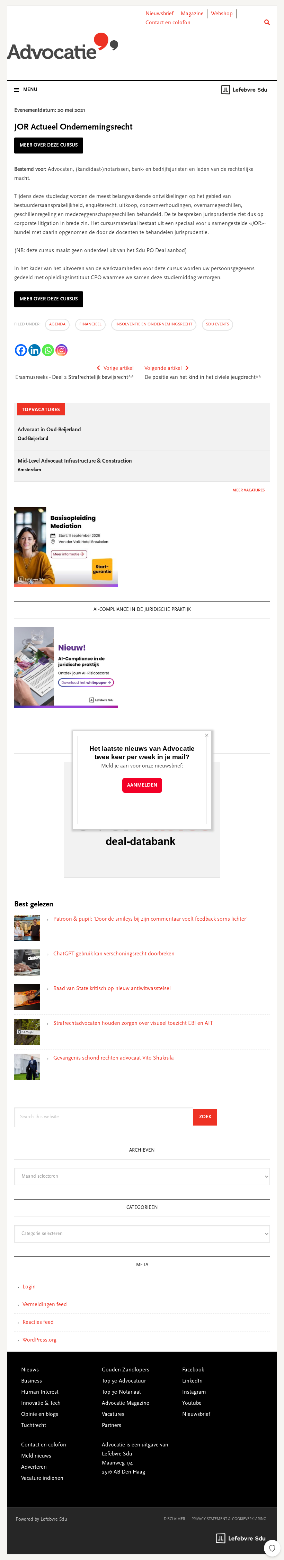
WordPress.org (39, 1340)
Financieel (90, 324)
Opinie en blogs (39, 1414)
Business (31, 1381)
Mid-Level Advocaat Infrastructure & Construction (75, 461)
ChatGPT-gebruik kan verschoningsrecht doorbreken (114, 954)
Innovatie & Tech (41, 1403)
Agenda (57, 324)
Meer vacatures (248, 490)
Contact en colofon (167, 23)
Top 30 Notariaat (121, 1392)
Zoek (208, 1117)
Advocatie (62, 48)
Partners (111, 1425)
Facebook (193, 1370)
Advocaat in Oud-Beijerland (49, 430)
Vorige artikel (119, 368)
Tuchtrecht (33, 1425)
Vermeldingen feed (45, 1305)
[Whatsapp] (48, 350)
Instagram (194, 1392)
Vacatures (113, 1414)
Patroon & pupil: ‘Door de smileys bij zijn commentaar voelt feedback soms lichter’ (150, 919)
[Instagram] (61, 350)
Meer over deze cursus (49, 145)
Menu (30, 90)
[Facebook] (21, 350)
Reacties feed (38, 1322)
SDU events (217, 324)
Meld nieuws (36, 1456)
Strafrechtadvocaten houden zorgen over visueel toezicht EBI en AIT (133, 1023)
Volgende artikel (163, 368)
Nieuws (30, 1370)
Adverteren (34, 1467)
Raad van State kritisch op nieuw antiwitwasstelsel (112, 988)
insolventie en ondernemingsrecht (153, 324)
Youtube (192, 1403)
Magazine (192, 14)
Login (29, 1287)
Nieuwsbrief (159, 14)
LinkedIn (192, 1381)
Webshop (222, 14)
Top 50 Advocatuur (124, 1381)
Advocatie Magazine (125, 1403)
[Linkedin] (34, 350)
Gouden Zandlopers (125, 1370)
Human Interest (40, 1392)
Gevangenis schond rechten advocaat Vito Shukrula (113, 1058)
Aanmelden (142, 785)
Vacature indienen (42, 1478)
